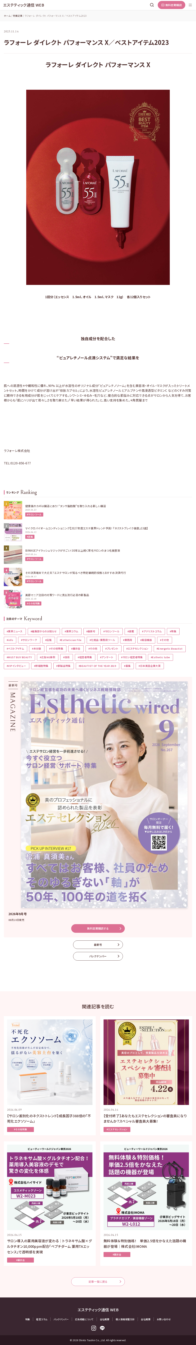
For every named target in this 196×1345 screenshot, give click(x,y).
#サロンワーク (29, 640)
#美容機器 (146, 640)
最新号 (98, 945)
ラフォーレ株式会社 (17, 450)
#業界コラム (71, 631)
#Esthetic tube (160, 657)
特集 (27, 1319)
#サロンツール (34, 514)
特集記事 (17, 15)
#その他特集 (33, 603)
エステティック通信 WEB (23, 5)
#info (10, 640)
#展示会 (75, 648)
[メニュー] (190, 5)
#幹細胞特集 (41, 666)
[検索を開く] (152, 4)
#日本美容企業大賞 (150, 666)
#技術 (66, 657)
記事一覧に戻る (98, 1281)
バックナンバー (98, 956)
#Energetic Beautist (170, 648)
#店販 (30, 536)
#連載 (130, 631)
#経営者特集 (85, 657)
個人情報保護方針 (125, 1319)
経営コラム (41, 1319)
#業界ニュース (15, 631)
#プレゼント (111, 648)
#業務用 (127, 640)
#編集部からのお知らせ (44, 631)
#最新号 (91, 631)
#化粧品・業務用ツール (102, 640)
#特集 (173, 631)
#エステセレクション (137, 648)
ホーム (7, 15)
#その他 (164, 640)
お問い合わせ (164, 1319)
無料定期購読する (98, 928)
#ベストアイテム (15, 648)
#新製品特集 (63, 666)
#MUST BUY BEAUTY (19, 657)
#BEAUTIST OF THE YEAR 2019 (97, 666)
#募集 (127, 666)
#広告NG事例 (47, 657)
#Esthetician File (71, 640)
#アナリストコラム (152, 631)
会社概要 (104, 1319)
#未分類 (36, 648)
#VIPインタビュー (16, 666)
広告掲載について (84, 1319)
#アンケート (106, 657)
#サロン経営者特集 (132, 657)
